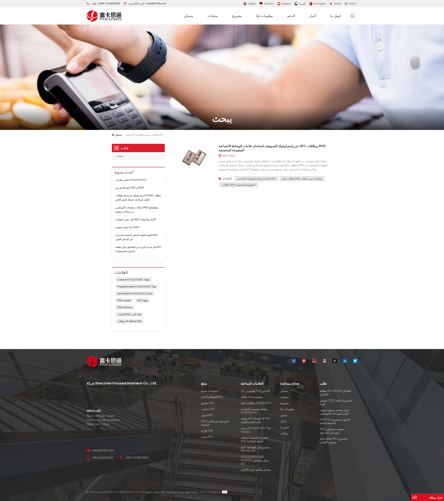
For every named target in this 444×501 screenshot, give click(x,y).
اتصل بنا (335, 16)
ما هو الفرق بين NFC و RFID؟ (129, 187)
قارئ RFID (207, 430)
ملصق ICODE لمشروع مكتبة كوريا (336, 402)
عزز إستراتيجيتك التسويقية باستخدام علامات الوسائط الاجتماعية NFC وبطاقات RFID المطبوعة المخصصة (272, 148)
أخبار (312, 16)
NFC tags (142, 300)
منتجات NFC (208, 409)
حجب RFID (207, 437)
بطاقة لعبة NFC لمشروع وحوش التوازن (334, 440)
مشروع (237, 16)
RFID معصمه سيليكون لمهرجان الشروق (332, 430)
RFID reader (124, 300)
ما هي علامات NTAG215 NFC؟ (131, 179)
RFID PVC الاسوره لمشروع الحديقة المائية (335, 421)
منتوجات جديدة (209, 391)
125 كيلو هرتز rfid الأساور (255, 391)
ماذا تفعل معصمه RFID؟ (127, 227)
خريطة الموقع (192, 492)
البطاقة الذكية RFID (212, 397)
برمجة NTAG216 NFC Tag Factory (256, 429)
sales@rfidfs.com (156, 3)
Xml (202, 492)
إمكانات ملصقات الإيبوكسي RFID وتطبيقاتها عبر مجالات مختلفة (136, 209)
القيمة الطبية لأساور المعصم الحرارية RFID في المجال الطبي (136, 237)
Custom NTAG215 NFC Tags (133, 279)
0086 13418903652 (109, 3)
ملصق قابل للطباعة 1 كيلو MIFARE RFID (255, 448)
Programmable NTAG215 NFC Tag (136, 286)
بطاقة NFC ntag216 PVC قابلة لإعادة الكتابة (255, 420)
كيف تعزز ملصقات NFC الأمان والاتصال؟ (135, 219)
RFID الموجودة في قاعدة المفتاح (215, 422)
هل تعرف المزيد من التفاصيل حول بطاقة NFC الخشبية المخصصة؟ (138, 249)
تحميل (283, 415)
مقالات (119, 156)
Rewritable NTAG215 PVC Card (134, 293)
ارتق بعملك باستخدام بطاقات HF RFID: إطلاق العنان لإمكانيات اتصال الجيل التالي (138, 197)
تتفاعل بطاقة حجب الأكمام (256, 470)
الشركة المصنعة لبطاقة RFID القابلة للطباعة (254, 439)
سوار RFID (207, 415)
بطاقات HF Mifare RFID (129, 321)
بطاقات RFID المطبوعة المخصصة (238, 184)
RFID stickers (124, 307)
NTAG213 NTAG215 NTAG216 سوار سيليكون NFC (255, 460)
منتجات (212, 16)
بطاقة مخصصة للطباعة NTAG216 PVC (254, 410)
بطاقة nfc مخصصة (252, 397)
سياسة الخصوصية (175, 492)
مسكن (188, 16)
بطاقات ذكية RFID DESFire (256, 403)
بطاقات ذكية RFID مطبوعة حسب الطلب (302, 178)
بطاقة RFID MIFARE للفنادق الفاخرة (335, 392)
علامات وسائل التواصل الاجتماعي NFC (256, 178)
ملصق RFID (207, 403)
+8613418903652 (102, 458)
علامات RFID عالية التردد (129, 314)
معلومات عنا (264, 16)
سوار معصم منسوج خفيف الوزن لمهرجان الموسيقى (334, 411)
